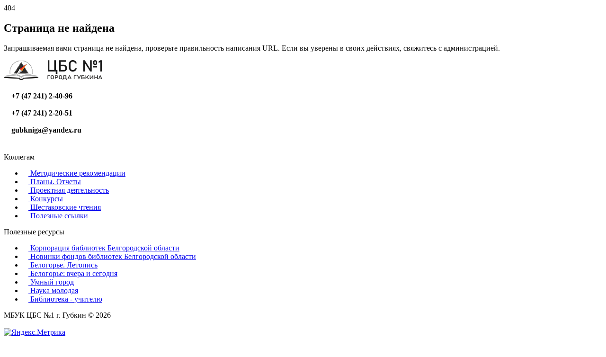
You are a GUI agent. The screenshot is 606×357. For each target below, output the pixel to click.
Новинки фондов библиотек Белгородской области (112, 256)
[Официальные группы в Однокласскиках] (14, 148)
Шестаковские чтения (64, 207)
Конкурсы (45, 199)
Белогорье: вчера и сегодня (72, 273)
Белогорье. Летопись (63, 265)
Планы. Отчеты (54, 182)
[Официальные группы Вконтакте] (6, 148)
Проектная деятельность (68, 190)
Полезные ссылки (58, 216)
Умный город (51, 282)
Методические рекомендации (76, 173)
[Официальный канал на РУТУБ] (22, 148)
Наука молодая (53, 290)
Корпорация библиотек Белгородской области (103, 248)
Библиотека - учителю (65, 299)
